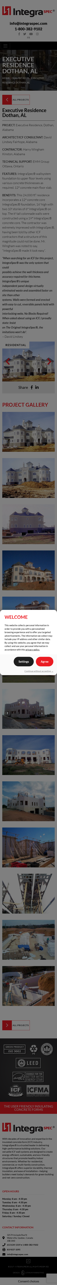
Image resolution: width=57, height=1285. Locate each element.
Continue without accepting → (38, 671)
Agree (44, 661)
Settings (24, 661)
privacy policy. (33, 649)
